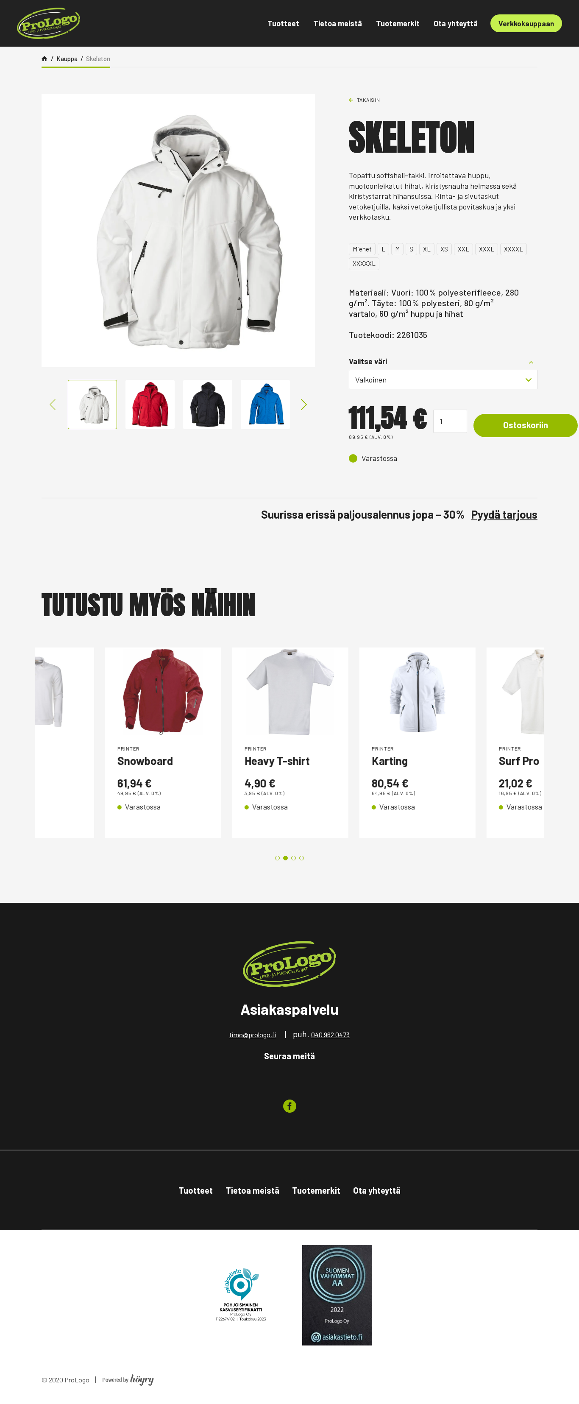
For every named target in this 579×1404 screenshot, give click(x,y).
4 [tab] (301, 858)
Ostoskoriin (525, 425)
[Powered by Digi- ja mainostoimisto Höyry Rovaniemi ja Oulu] (128, 1377)
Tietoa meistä (337, 23)
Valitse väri (368, 361)
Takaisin (368, 100)
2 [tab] (285, 858)
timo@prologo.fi (252, 1034)
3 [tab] (293, 858)
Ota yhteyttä (456, 23)
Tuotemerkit (398, 23)
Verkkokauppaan (526, 23)
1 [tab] (277, 858)
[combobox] (443, 379)
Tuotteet (283, 23)
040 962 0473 (330, 1034)
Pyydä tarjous (504, 514)
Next (303, 404)
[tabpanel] (98, 742)
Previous (52, 404)
